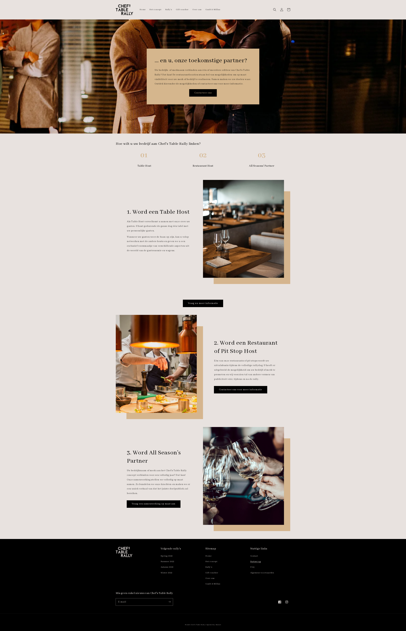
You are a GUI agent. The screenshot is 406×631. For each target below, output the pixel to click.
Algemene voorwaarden (262, 572)
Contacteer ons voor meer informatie (240, 389)
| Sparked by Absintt (213, 625)
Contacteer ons (203, 92)
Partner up (255, 561)
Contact (254, 556)
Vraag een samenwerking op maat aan (153, 503)
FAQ (252, 567)
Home (208, 556)
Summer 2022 (167, 561)
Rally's (208, 567)
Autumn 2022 (167, 567)
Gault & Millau (212, 584)
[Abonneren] (169, 601)
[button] (274, 9)
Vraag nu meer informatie (203, 303)
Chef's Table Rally (198, 625)
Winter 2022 (167, 572)
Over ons (210, 578)
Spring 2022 (167, 556)
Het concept (211, 561)
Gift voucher (211, 572)
